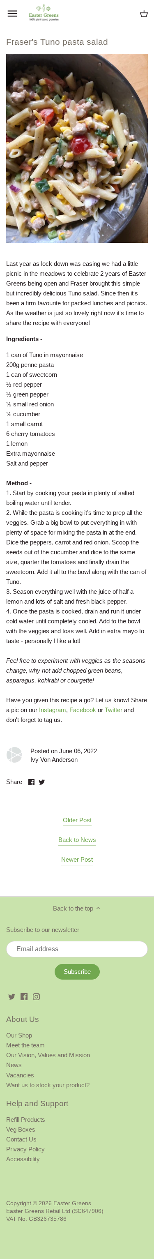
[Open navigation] (12, 13)
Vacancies (20, 1075)
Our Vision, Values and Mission (48, 1054)
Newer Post (77, 859)
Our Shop (19, 1035)
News (14, 1064)
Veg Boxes (20, 1129)
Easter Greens (72, 1203)
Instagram (52, 709)
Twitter (113, 709)
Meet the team (25, 1045)
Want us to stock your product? (48, 1084)
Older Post (77, 819)
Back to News (77, 839)
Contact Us (21, 1139)
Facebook (82, 709)
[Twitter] (11, 996)
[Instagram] (36, 996)
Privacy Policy (25, 1149)
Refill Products (25, 1119)
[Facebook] (24, 996)
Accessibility (23, 1158)
